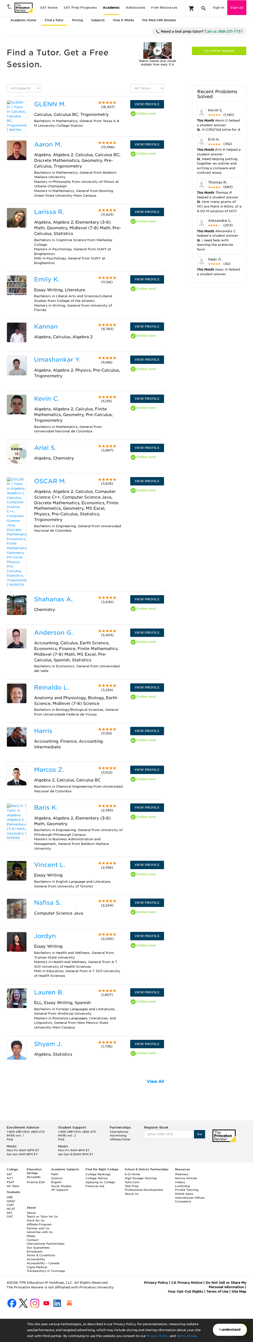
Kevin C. (46, 398)
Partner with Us (38, 1228)
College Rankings (98, 1174)
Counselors (183, 1201)
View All (155, 1081)
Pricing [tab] (77, 20)
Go (199, 1134)
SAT (9, 1174)
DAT (9, 1213)
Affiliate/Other (120, 1139)
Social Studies (61, 1186)
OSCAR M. (50, 481)
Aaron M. (48, 144)
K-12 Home (132, 1174)
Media (31, 1236)
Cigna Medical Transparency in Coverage (46, 1269)
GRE (10, 1197)
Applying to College (100, 1182)
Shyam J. (48, 1044)
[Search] (204, 8)
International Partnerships (45, 1243)
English (56, 1182)
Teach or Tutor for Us (42, 1216)
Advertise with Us (40, 1232)
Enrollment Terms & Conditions (41, 1253)
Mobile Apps (184, 1193)
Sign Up (236, 7)
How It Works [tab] (123, 20)
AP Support (59, 1190)
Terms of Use (186, 1336)
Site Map (239, 1291)
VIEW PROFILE (147, 104)
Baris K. (46, 807)
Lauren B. (48, 992)
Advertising (118, 1135)
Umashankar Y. (57, 359)
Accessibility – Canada (43, 1263)
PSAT (10, 1182)
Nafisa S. (47, 902)
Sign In (218, 7)
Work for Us (35, 1220)
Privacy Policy (158, 1336)
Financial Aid (94, 1186)
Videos (180, 1182)
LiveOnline (182, 1186)
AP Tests (13, 1186)
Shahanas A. (53, 599)
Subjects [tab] (98, 20)
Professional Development (144, 1190)
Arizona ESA (36, 1182)
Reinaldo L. (51, 687)
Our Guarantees (38, 1247)
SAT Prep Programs (80, 7)
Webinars (182, 1174)
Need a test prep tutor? (201, 31)
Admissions (135, 7)
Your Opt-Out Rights (185, 1291)
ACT (10, 1178)
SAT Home (49, 7)
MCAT (11, 1209)
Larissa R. (49, 211)
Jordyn (45, 936)
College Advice (96, 1178)
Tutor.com (132, 1182)
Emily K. (46, 279)
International (119, 1131)
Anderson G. (53, 632)
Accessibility (36, 1259)
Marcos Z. (49, 769)
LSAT (10, 1205)
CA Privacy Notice (186, 1282)
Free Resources (164, 7)
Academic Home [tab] (23, 20)
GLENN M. (50, 104)
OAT (10, 1216)
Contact (33, 1240)
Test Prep (132, 1186)
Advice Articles (186, 1178)
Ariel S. (45, 447)
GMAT (11, 1201)
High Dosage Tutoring (141, 1178)
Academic (111, 7)
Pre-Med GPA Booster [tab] (159, 20)
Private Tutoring (186, 1190)
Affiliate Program (39, 1224)
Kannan (46, 326)
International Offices (190, 1197)
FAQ (10, 1139)
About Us (132, 1193)
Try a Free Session (219, 51)
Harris (43, 730)
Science (56, 1178)
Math (54, 1174)
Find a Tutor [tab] (54, 20)
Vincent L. (49, 864)
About (31, 1213)
